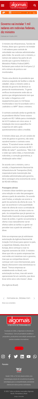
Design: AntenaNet (19, 396)
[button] (2, 5)
